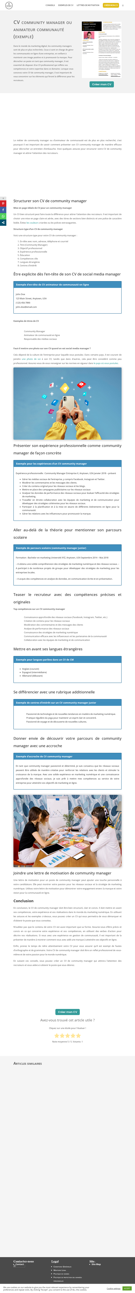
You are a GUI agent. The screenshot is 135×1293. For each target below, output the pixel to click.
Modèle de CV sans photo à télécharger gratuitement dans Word (52, 1241)
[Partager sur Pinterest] (3, 203)
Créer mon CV (101, 84)
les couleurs (32, 222)
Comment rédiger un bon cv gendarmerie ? (40, 1201)
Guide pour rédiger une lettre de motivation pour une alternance (52, 1221)
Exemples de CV (65, 5)
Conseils (50, 5)
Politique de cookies (61, 1273)
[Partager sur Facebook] (3, 210)
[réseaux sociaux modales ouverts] (3, 222)
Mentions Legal (60, 1270)
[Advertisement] (68, 118)
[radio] (56, 1036)
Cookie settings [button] (113, 1288)
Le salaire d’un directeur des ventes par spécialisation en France (52, 1162)
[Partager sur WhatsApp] (3, 216)
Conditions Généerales (62, 1266)
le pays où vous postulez (106, 363)
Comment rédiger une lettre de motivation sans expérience (49, 1142)
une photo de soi (31, 359)
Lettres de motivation (88, 5)
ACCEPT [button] (127, 1288)
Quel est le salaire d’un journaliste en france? (41, 1181)
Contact (20, 1264)
